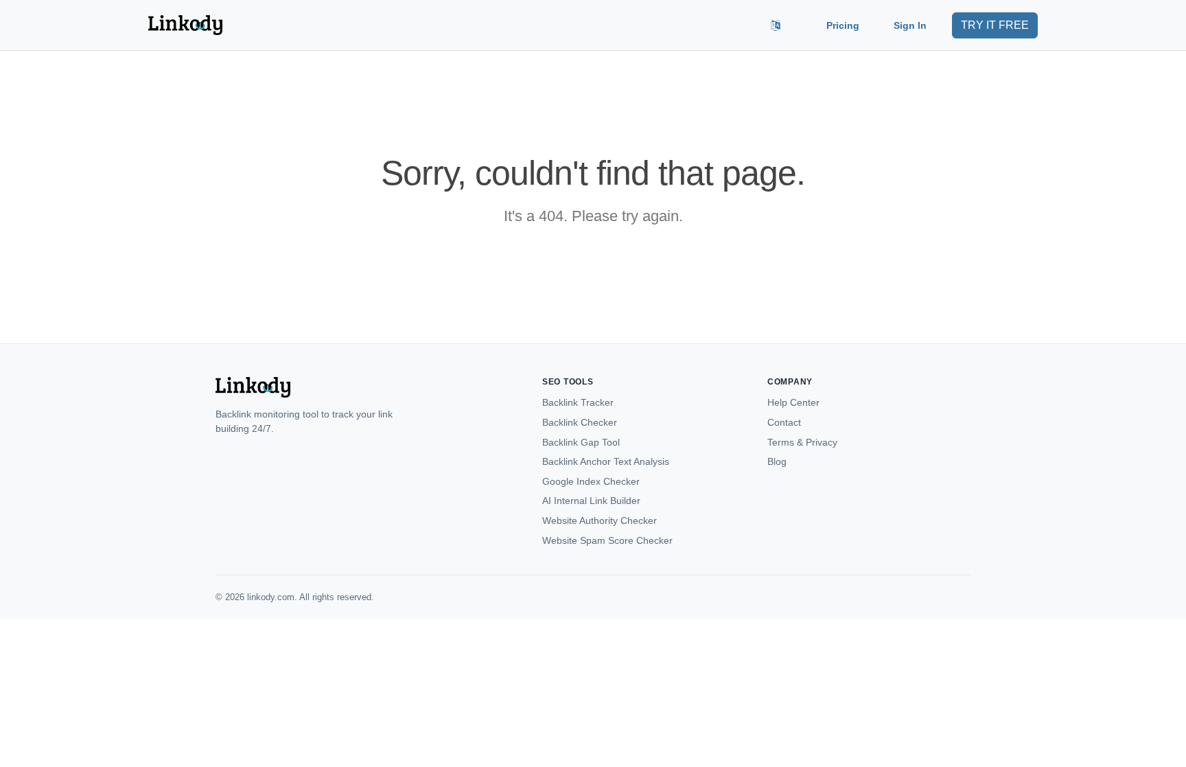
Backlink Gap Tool (581, 442)
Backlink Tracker (578, 402)
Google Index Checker (591, 481)
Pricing (842, 25)
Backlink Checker (579, 422)
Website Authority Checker (599, 520)
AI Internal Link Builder (591, 500)
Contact (784, 422)
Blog (777, 461)
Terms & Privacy (802, 442)
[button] (776, 25)
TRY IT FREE (995, 25)
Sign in (910, 25)
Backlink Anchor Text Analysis (605, 461)
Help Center (793, 402)
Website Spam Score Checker (607, 540)
